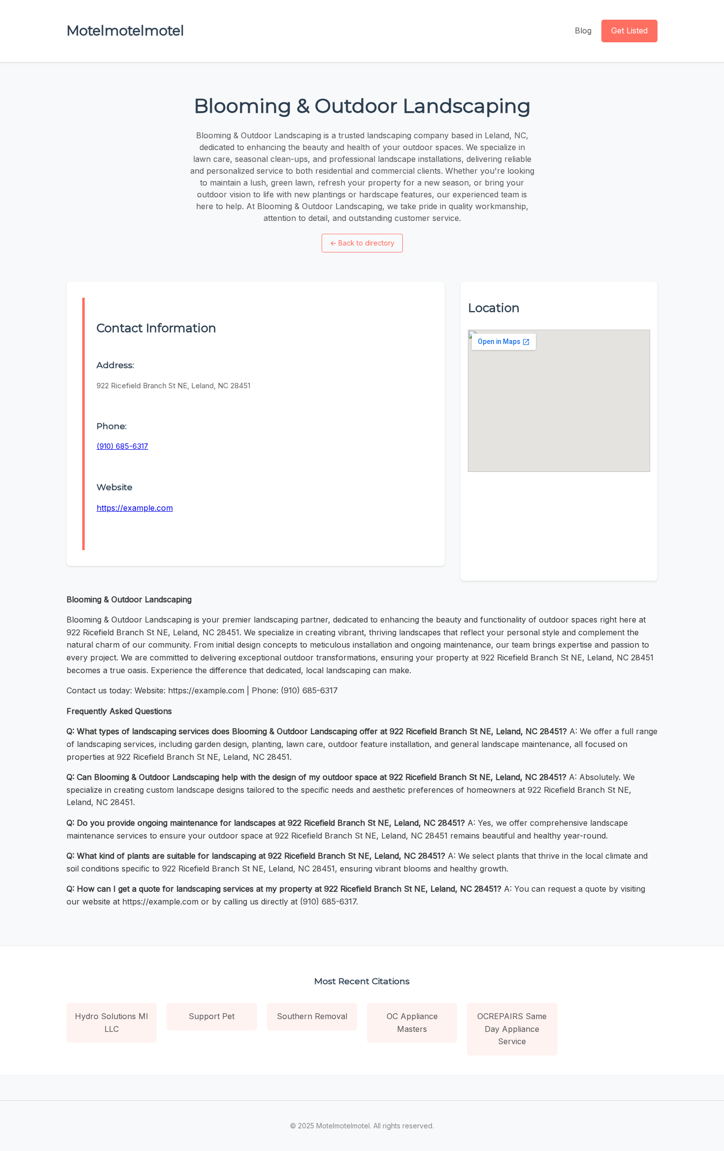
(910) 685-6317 (122, 446)
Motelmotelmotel (125, 30)
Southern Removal (312, 1016)
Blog (583, 30)
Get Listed (629, 30)
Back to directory (362, 243)
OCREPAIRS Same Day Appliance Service (512, 1028)
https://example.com (135, 508)
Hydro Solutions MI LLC (111, 1022)
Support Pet (211, 1016)
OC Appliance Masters (412, 1022)
